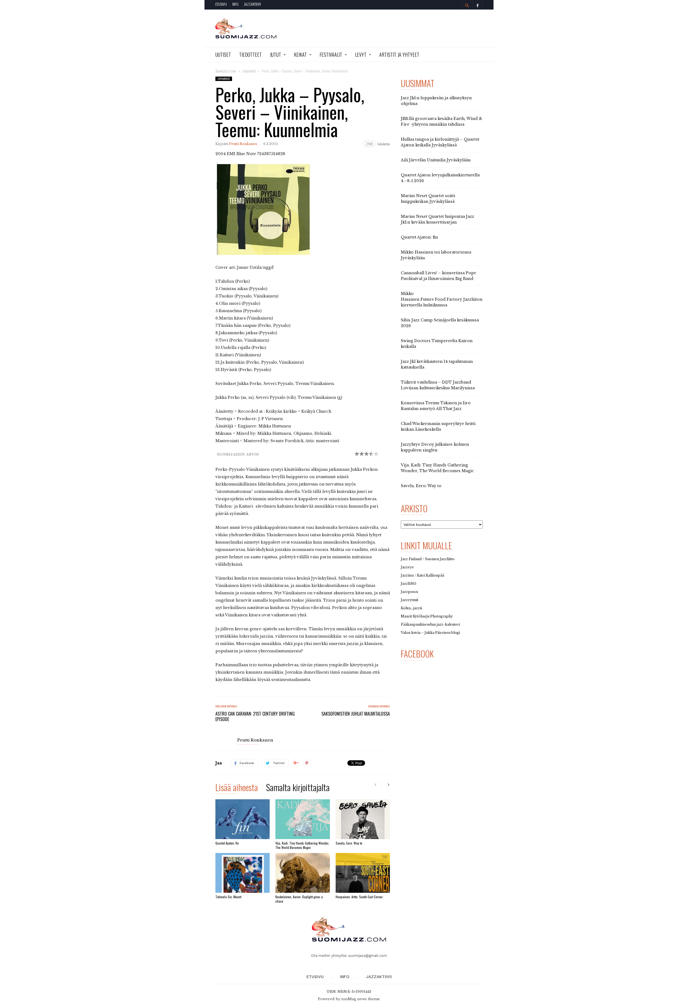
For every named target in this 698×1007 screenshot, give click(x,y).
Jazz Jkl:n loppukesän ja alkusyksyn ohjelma (436, 100)
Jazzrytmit (409, 600)
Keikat (300, 54)
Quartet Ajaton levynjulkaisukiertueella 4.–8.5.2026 (440, 178)
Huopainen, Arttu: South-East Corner (359, 896)
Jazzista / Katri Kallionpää (422, 575)
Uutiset (223, 54)
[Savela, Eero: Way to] (363, 819)
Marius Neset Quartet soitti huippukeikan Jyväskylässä (428, 198)
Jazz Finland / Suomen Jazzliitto (428, 559)
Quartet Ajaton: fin (227, 843)
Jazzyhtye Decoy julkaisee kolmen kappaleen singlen (435, 447)
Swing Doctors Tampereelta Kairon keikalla (437, 343)
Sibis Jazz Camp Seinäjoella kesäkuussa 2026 (440, 323)
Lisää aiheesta (236, 788)
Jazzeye (407, 567)
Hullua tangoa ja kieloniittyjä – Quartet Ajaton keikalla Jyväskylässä (440, 142)
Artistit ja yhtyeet (399, 54)
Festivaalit (331, 54)
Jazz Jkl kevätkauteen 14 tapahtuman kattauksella (437, 364)
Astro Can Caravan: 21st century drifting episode (255, 716)
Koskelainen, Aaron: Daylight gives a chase (299, 898)
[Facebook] (477, 5)
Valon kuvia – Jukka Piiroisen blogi (430, 633)
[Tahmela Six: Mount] (242, 873)
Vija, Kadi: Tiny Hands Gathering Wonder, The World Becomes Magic (302, 845)
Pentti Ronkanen (243, 144)
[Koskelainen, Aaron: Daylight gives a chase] (302, 873)
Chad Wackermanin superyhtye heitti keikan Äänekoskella (438, 426)
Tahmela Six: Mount (228, 896)
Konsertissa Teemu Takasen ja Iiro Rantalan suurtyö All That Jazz (436, 405)
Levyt (360, 54)
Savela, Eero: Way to (349, 843)
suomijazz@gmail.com (367, 956)
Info (235, 4)
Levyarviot (224, 79)
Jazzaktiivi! (252, 4)
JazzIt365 (408, 583)
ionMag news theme (360, 999)
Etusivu (221, 4)
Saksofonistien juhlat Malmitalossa (355, 713)
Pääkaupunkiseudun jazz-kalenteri (430, 624)
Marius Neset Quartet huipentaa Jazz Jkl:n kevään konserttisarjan (437, 219)
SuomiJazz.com (225, 71)
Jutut (275, 54)
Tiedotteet (250, 54)
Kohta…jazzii (411, 608)
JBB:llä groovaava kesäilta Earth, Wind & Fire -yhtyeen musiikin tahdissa (441, 121)
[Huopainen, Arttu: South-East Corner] (363, 873)
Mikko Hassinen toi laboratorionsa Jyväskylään (436, 255)
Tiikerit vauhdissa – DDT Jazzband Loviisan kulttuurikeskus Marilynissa (438, 385)
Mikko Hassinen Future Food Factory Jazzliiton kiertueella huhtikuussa (441, 299)
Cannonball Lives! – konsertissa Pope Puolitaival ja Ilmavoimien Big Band (438, 275)
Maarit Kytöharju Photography (427, 616)
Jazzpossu (409, 592)
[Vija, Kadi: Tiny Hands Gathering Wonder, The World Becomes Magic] (302, 819)
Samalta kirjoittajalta (298, 788)
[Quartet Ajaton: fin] (242, 819)
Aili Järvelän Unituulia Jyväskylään (436, 160)
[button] (467, 5)
